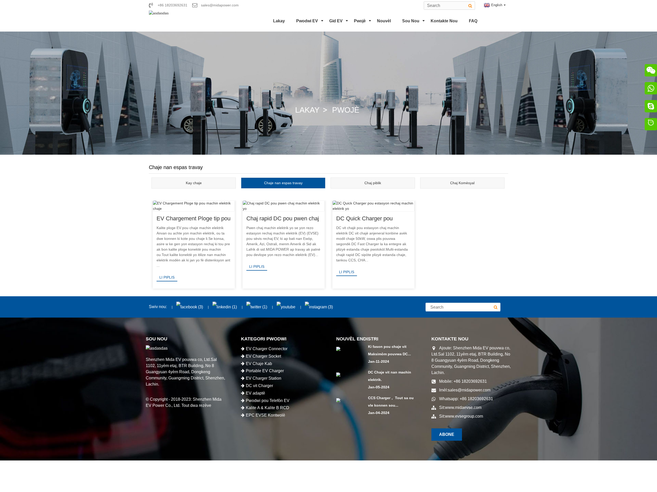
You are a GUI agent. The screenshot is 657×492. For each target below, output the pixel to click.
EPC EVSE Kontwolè (265, 415)
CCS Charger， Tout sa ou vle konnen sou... (391, 401)
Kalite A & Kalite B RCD (267, 408)
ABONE (446, 434)
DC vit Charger (259, 385)
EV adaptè (255, 393)
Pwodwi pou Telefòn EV (267, 400)
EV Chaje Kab (259, 363)
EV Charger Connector (266, 349)
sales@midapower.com (469, 390)
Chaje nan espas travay (283, 183)
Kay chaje (194, 183)
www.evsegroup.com (464, 416)
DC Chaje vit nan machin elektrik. (389, 376)
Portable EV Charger (265, 371)
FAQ (473, 21)
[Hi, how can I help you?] (651, 125)
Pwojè (360, 21)
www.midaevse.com (463, 407)
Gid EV (336, 21)
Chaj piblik (372, 183)
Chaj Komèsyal (462, 183)
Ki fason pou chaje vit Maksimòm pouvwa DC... (389, 350)
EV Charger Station (263, 378)
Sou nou (410, 21)
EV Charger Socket (263, 356)
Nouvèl (384, 21)
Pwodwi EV (307, 21)
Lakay (279, 21)
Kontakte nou (444, 21)
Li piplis (167, 277)
